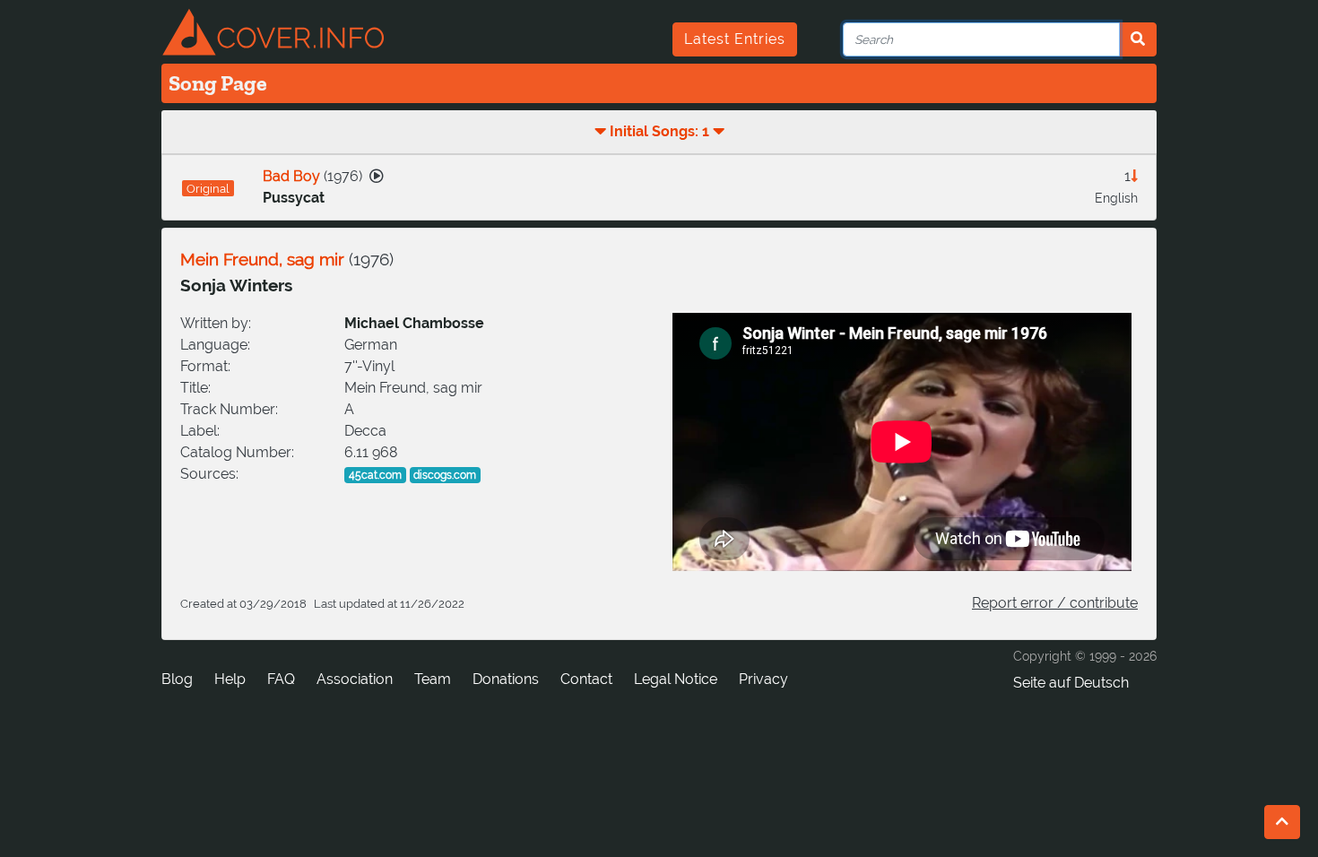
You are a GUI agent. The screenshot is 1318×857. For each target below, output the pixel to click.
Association (354, 679)
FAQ (281, 679)
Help (230, 679)
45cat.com (375, 475)
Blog (177, 679)
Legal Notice (675, 679)
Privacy (763, 679)
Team (432, 679)
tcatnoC (586, 679)
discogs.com (444, 475)
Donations (506, 679)
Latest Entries (734, 39)
